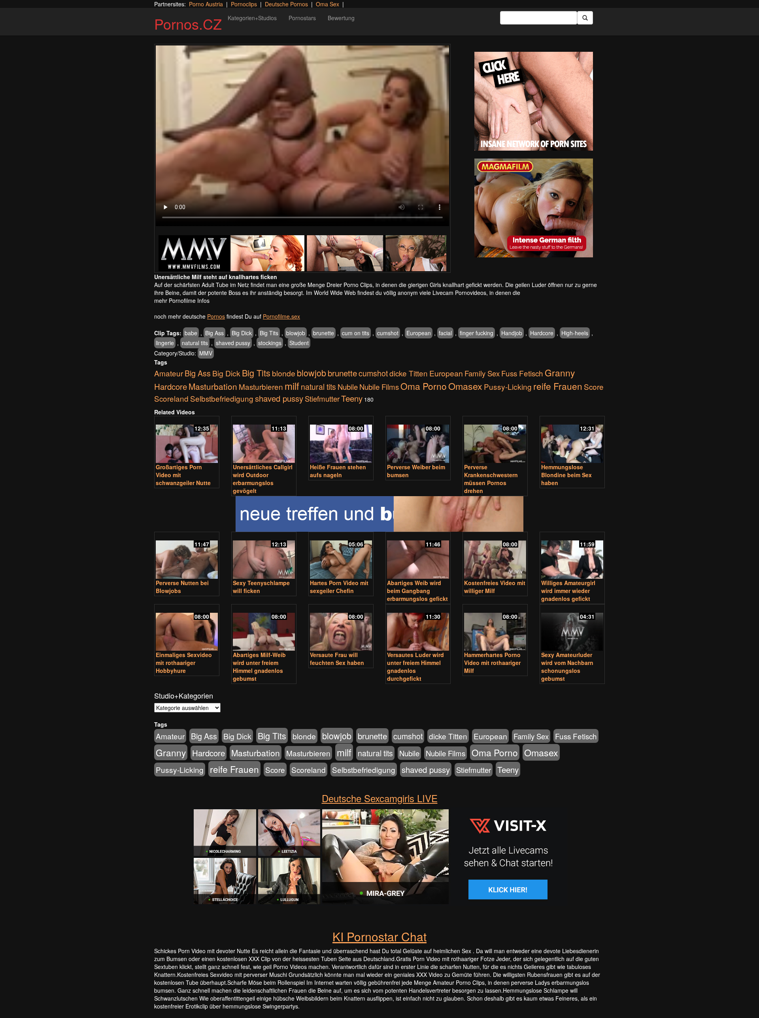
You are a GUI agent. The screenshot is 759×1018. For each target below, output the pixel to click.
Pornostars (302, 18)
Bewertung (341, 18)
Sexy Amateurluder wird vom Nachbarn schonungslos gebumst (567, 666)
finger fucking (476, 333)
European (418, 333)
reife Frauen (557, 386)
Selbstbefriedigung (221, 398)
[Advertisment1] (534, 101)
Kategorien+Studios (252, 18)
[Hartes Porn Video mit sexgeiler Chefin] (341, 556)
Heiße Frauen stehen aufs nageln (338, 471)
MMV (205, 353)
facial (445, 333)
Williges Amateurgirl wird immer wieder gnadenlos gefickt (568, 590)
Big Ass (214, 333)
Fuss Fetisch (522, 373)
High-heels (574, 333)
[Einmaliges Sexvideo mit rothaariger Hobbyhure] (187, 628)
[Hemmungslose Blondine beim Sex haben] (572, 440)
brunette (323, 333)
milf (292, 386)
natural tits (195, 343)
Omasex (465, 386)
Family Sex (482, 373)
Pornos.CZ (188, 23)
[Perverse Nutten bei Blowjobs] (187, 556)
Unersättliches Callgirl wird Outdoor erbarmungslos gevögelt (263, 479)
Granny (560, 372)
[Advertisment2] (534, 208)
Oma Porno (423, 386)
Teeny (352, 398)
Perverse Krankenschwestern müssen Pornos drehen (491, 479)
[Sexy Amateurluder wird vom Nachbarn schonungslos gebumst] (572, 628)
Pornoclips (244, 4)
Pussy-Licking (508, 386)
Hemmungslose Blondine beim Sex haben (566, 475)
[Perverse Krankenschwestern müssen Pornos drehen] (495, 440)
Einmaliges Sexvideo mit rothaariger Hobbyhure (184, 662)
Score (594, 386)
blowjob (295, 333)
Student (299, 343)
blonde (283, 373)
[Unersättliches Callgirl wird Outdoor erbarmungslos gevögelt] (264, 440)
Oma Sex (327, 4)
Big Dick (242, 333)
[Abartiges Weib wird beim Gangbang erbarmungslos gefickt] (418, 556)
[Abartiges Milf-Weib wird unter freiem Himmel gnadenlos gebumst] (264, 628)
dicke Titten (408, 373)
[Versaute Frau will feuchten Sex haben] (341, 628)
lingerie (165, 343)
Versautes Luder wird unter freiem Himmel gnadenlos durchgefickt (415, 666)
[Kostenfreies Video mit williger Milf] (495, 556)
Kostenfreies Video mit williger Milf (494, 587)
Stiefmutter (322, 398)
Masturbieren (261, 386)
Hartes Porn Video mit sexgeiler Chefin (339, 587)
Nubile (348, 387)
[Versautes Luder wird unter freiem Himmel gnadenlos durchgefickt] (418, 628)
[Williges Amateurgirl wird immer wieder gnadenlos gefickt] (572, 556)
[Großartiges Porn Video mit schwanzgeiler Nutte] (187, 440)
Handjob (511, 333)
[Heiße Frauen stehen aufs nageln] (341, 440)
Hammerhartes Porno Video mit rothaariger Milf (492, 662)
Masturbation (213, 386)
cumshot (387, 333)
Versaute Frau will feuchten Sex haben (337, 659)
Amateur (168, 373)
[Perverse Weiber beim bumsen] (418, 440)
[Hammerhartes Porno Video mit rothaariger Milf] (495, 628)
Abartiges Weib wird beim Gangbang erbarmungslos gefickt (417, 590)
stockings (269, 343)
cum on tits (355, 333)
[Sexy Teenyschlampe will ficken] (264, 556)
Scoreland (171, 398)
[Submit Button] (585, 18)
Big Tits (269, 333)
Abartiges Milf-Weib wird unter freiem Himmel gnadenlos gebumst (259, 666)
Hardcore (541, 333)
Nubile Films (379, 387)
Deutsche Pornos (286, 4)
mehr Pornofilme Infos (182, 300)
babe (191, 333)
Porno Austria (206, 4)
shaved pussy (233, 343)
